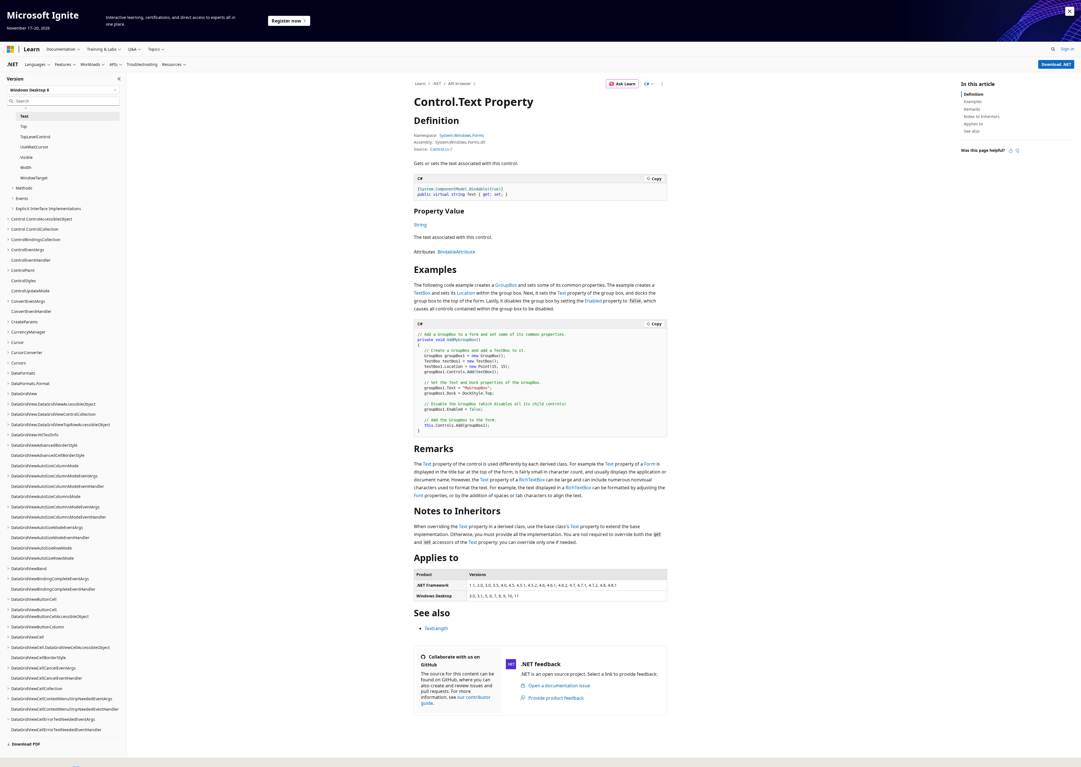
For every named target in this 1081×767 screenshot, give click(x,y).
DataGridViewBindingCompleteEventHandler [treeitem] (53, 589)
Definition (973, 94)
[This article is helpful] (1010, 150)
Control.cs (439, 149)
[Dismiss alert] (1069, 11)
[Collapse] (119, 78)
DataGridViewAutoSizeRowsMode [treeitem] (42, 558)
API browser (459, 83)
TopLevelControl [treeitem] (35, 136)
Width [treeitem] (26, 167)
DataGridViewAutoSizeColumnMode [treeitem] (45, 465)
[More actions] (662, 83)
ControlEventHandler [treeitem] (31, 260)
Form (649, 464)
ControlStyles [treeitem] (23, 280)
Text (561, 293)
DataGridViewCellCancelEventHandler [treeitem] (46, 678)
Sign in (1067, 49)
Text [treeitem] (24, 116)
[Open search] (1053, 49)
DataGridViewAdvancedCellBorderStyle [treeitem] (47, 455)
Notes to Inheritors (982, 116)
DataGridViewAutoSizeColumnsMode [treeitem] (46, 496)
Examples (973, 101)
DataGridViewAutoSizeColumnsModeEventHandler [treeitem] (58, 517)
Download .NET (1056, 64)
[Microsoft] (10, 49)
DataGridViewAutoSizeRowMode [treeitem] (41, 548)
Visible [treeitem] (26, 157)
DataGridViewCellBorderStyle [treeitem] (38, 657)
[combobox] (63, 90)
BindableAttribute (456, 252)
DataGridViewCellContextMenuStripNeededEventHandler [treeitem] (65, 709)
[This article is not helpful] (1017, 150)
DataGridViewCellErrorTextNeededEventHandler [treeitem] (56, 729)
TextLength (436, 628)
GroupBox (506, 285)
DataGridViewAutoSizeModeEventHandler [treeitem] (50, 537)
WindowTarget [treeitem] (34, 178)
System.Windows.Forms (461, 135)
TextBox (422, 293)
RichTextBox (532, 480)
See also (971, 131)
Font (418, 495)
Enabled (593, 301)
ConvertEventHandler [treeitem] (31, 311)
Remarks (972, 109)
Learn (420, 83)
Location (466, 293)
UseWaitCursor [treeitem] (34, 147)
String (420, 225)
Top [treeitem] (23, 126)
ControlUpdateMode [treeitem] (30, 291)
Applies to (973, 123)
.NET (436, 83)
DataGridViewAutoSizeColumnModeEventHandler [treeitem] (57, 486)
